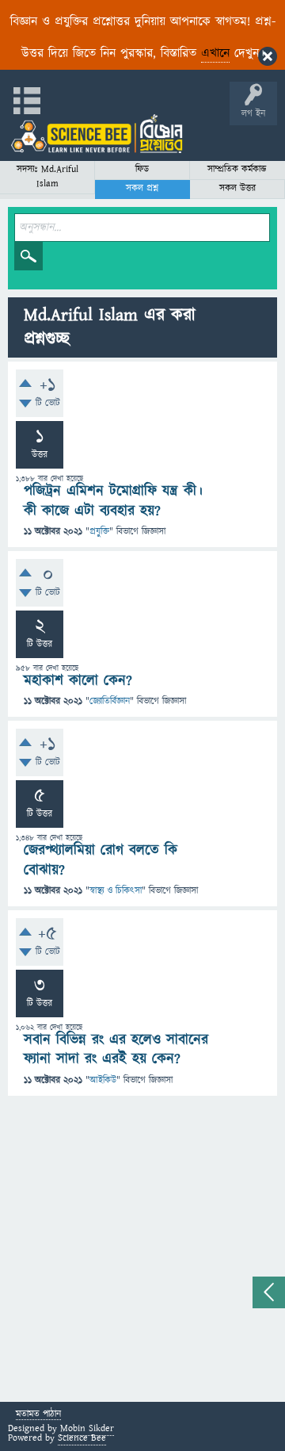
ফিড (142, 169)
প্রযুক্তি (99, 531)
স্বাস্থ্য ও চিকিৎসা (115, 891)
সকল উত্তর (237, 188)
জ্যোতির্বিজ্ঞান (109, 701)
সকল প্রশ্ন (142, 188)
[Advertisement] (142, 1251)
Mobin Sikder (87, 1428)
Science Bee (82, 1438)
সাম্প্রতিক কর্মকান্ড (237, 169)
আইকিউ (102, 1080)
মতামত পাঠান (38, 1415)
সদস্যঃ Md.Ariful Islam (47, 176)
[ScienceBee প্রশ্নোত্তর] (96, 133)
